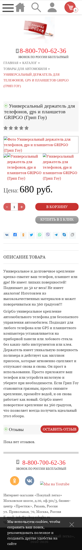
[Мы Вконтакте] (30, 484)
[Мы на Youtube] (55, 484)
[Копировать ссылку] (72, 235)
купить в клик (57, 219)
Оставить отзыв (59, 429)
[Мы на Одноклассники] (16, 484)
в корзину (57, 207)
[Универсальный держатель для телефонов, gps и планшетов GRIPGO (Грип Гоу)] (41, 150)
